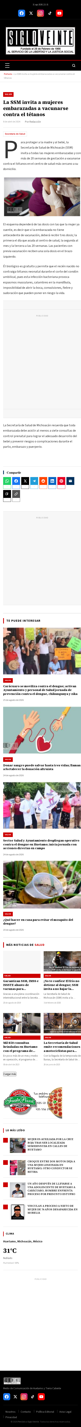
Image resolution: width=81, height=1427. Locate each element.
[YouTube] (59, 13)
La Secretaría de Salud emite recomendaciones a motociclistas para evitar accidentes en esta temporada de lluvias (62, 1053)
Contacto (26, 1412)
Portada (8, 74)
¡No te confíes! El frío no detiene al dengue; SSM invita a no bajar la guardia (61, 987)
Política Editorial (45, 1412)
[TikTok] (49, 13)
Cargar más (10, 1074)
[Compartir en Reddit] (43, 481)
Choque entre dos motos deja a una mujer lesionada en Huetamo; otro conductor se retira (51, 1167)
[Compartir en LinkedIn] (52, 481)
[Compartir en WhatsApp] (7, 481)
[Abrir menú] (7, 65)
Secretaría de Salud (15, 134)
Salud (8, 94)
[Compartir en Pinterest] (61, 481)
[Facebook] (21, 13)
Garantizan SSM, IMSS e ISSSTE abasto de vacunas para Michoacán (21, 987)
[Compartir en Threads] (7, 494)
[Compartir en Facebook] (16, 481)
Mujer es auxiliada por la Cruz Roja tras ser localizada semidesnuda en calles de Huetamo (50, 1144)
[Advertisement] (40, 362)
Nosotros (10, 1412)
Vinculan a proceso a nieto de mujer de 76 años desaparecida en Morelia (53, 1209)
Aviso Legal (65, 1412)
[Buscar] (74, 65)
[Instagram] (40, 13)
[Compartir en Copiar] (16, 494)
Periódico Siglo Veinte (28, 1421)
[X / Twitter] (31, 13)
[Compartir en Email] (70, 481)
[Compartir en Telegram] (34, 481)
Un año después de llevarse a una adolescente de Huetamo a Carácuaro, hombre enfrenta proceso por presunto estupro (51, 1189)
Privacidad (11, 1417)
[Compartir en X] (25, 481)
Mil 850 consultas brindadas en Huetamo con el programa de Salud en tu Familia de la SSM (21, 1051)
